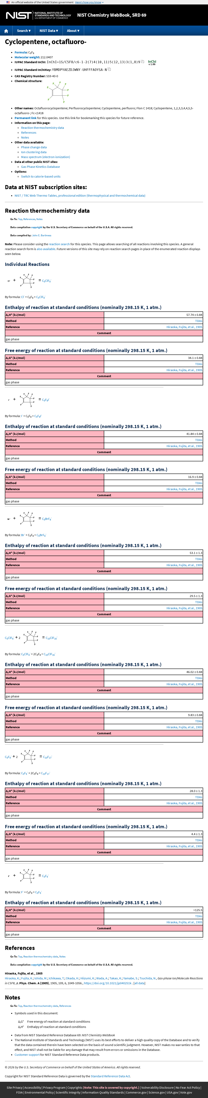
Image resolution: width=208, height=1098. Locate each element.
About (72, 30)
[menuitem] (6, 31)
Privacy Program (54, 1087)
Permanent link (26, 118)
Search (22, 30)
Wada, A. (102, 978)
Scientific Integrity (68, 1092)
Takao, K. (115, 978)
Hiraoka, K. (12, 978)
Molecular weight (27, 57)
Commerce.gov (136, 1092)
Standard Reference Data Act (110, 1076)
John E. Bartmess (41, 235)
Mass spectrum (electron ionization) (45, 157)
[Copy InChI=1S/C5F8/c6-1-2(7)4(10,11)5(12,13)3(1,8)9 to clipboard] (142, 63)
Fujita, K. (27, 978)
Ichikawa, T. (56, 978)
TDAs (198, 321)
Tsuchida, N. (148, 978)
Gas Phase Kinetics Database (40, 167)
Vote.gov (186, 1092)
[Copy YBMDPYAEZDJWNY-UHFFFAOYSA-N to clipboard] (109, 70)
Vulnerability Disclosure (157, 1087)
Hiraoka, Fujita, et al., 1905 (184, 327)
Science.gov (156, 1092)
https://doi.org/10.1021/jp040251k (107, 983)
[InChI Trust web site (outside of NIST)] (152, 65)
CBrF (47, 519)
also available (46, 249)
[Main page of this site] (6, 31)
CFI (46, 400)
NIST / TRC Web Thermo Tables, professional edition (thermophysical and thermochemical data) (80, 195)
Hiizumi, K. (87, 978)
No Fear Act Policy (188, 1087)
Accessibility (32, 1087)
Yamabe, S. (130, 978)
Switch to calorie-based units (41, 176)
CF (8, 757)
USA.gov (172, 1092)
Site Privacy (14, 1087)
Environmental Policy (39, 1092)
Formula (21, 52)
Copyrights (74, 1087)
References (28, 132)
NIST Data (47, 30)
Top (20, 219)
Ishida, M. (40, 978)
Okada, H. (72, 978)
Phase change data (34, 147)
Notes (25, 137)
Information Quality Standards (103, 1092)
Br (23, 535)
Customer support (27, 1054)
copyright (36, 227)
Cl (23, 297)
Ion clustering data (34, 152)
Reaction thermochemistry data (42, 128)
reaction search (59, 244)
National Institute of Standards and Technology (38, 15)
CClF (46, 281)
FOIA (19, 1092)
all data (139, 983)
